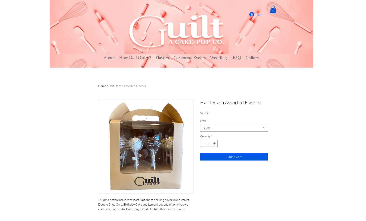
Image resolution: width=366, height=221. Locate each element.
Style (204, 120)
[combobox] (234, 127)
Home (102, 86)
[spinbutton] (208, 143)
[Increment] (214, 143)
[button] (273, 9)
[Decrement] (203, 143)
